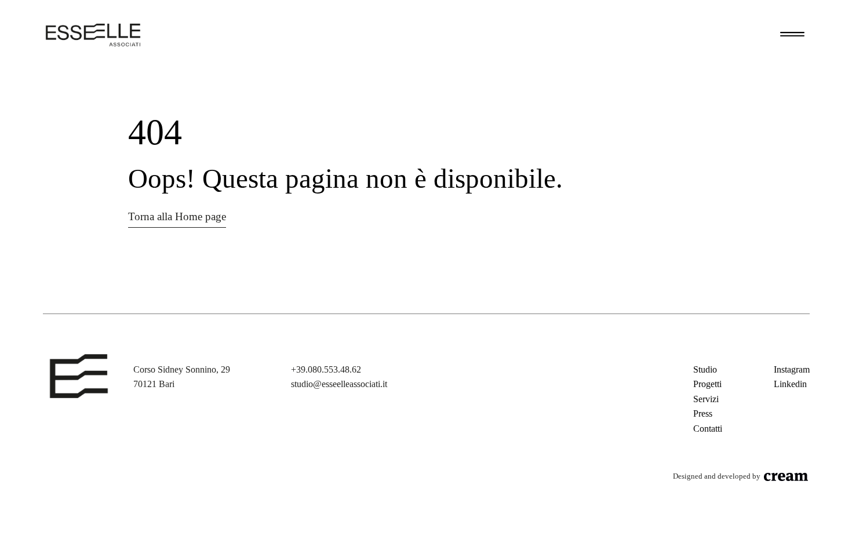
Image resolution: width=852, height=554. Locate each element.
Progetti (707, 384)
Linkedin (790, 384)
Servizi (706, 399)
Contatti (707, 428)
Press (702, 413)
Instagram (792, 369)
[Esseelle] (93, 35)
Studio (705, 369)
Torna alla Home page (177, 216)
